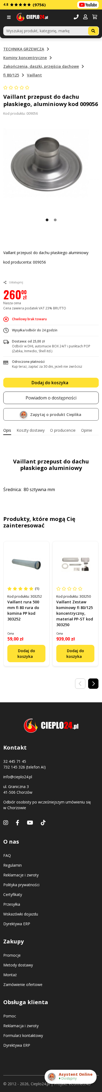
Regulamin (12, 865)
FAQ (7, 855)
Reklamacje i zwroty (21, 875)
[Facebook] (17, 822)
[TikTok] (43, 822)
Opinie (86, 430)
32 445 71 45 (14, 761)
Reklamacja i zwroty (21, 1025)
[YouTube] (30, 822)
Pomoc (9, 1016)
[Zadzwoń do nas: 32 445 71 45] (76, 17)
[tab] (7, 430)
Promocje (12, 955)
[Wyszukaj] (93, 31)
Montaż (10, 974)
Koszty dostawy (31, 430)
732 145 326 (14, 767)
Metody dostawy (18, 965)
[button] (85, 17)
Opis (7, 430)
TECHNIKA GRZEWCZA (23, 49)
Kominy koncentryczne (25, 57)
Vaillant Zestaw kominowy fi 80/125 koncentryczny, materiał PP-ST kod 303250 (74, 613)
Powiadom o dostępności (51, 398)
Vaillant (34, 75)
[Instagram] (5, 822)
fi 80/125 (11, 75)
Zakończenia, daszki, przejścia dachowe (41, 66)
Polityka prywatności (21, 884)
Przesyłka (11, 904)
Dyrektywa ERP (16, 923)
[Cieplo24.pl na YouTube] (88, 4)
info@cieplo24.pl (17, 776)
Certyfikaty (12, 894)
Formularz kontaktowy (23, 1035)
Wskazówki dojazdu (20, 914)
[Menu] (10, 17)
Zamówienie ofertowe (22, 984)
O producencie (63, 430)
